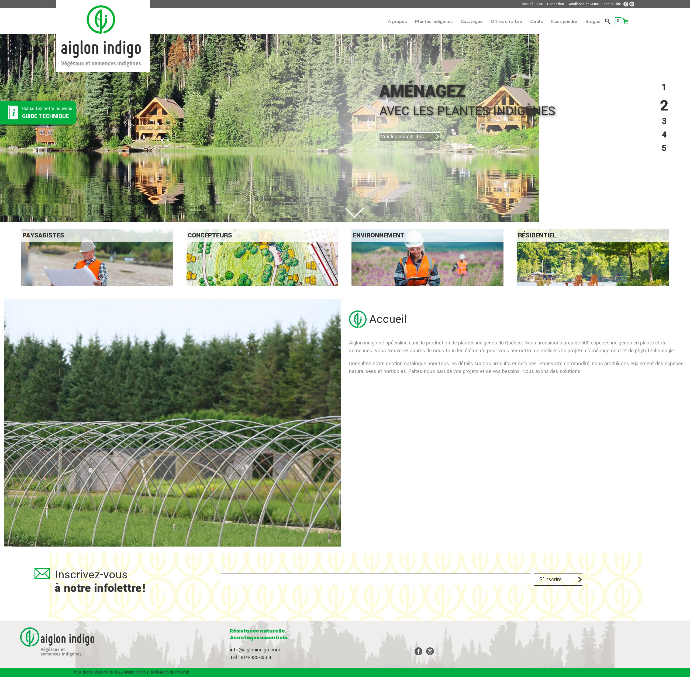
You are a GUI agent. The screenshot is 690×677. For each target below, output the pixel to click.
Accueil (527, 4)
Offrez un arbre (506, 22)
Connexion (555, 4)
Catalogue (472, 22)
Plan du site (612, 4)
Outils (536, 22)
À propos (397, 22)
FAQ (540, 4)
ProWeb (182, 672)
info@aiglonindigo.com (255, 649)
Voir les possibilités (332, 136)
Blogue (593, 22)
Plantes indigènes (434, 22)
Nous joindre (564, 22)
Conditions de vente (583, 4)
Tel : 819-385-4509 (250, 657)
